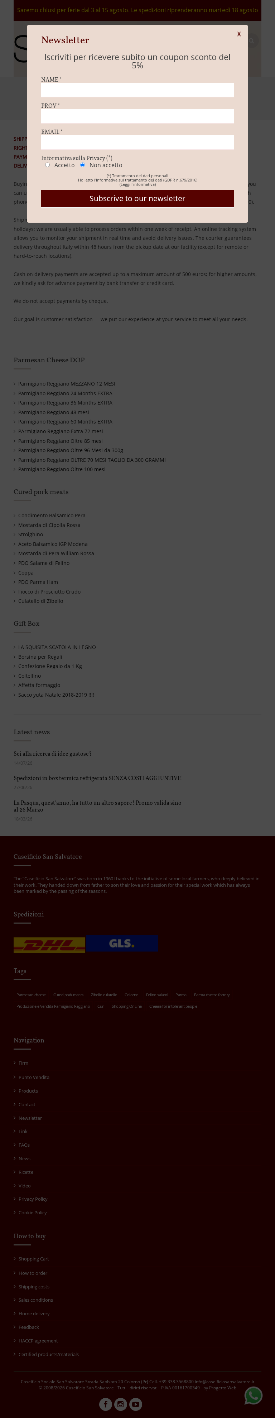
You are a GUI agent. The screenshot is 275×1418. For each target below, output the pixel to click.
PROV (50, 106)
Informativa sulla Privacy (76, 159)
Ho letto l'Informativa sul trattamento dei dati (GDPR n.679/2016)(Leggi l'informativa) (137, 182)
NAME (51, 80)
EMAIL (52, 132)
